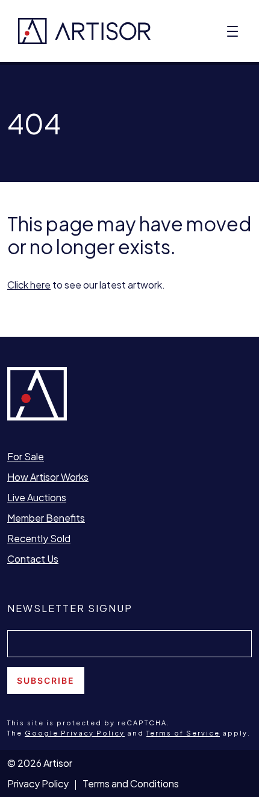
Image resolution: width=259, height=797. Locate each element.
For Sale (25, 456)
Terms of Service (183, 733)
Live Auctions (36, 497)
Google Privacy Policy (75, 733)
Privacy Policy (38, 783)
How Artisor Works (48, 476)
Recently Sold (38, 538)
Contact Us (32, 558)
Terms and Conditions (131, 783)
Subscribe (46, 680)
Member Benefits (46, 517)
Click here (29, 284)
